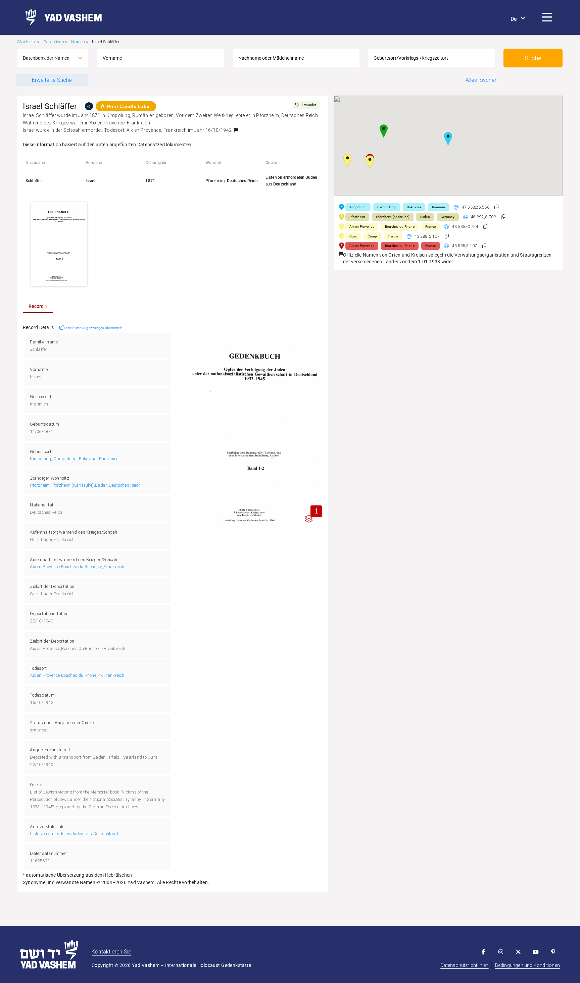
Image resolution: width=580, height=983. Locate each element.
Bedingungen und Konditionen (527, 965)
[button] (547, 17)
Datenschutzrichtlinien (464, 965)
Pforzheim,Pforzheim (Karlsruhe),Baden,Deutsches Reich (85, 485)
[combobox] (47, 58)
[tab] (38, 306)
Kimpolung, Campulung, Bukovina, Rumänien (74, 458)
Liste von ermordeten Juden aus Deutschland (74, 833)
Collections (53, 41)
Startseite (26, 41)
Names (78, 41)
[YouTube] (535, 952)
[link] (61, 17)
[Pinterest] (553, 952)
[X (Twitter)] (518, 952)
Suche (533, 58)
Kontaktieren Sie (111, 951)
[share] (89, 106)
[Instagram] (501, 952)
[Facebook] (483, 952)
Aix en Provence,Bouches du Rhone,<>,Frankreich (77, 566)
